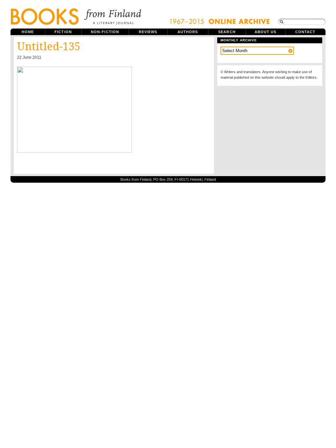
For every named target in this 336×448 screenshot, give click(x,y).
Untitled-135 (48, 46)
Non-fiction (105, 32)
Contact (305, 32)
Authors (188, 32)
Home (28, 32)
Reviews (148, 32)
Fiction (63, 32)
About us (266, 32)
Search (227, 32)
